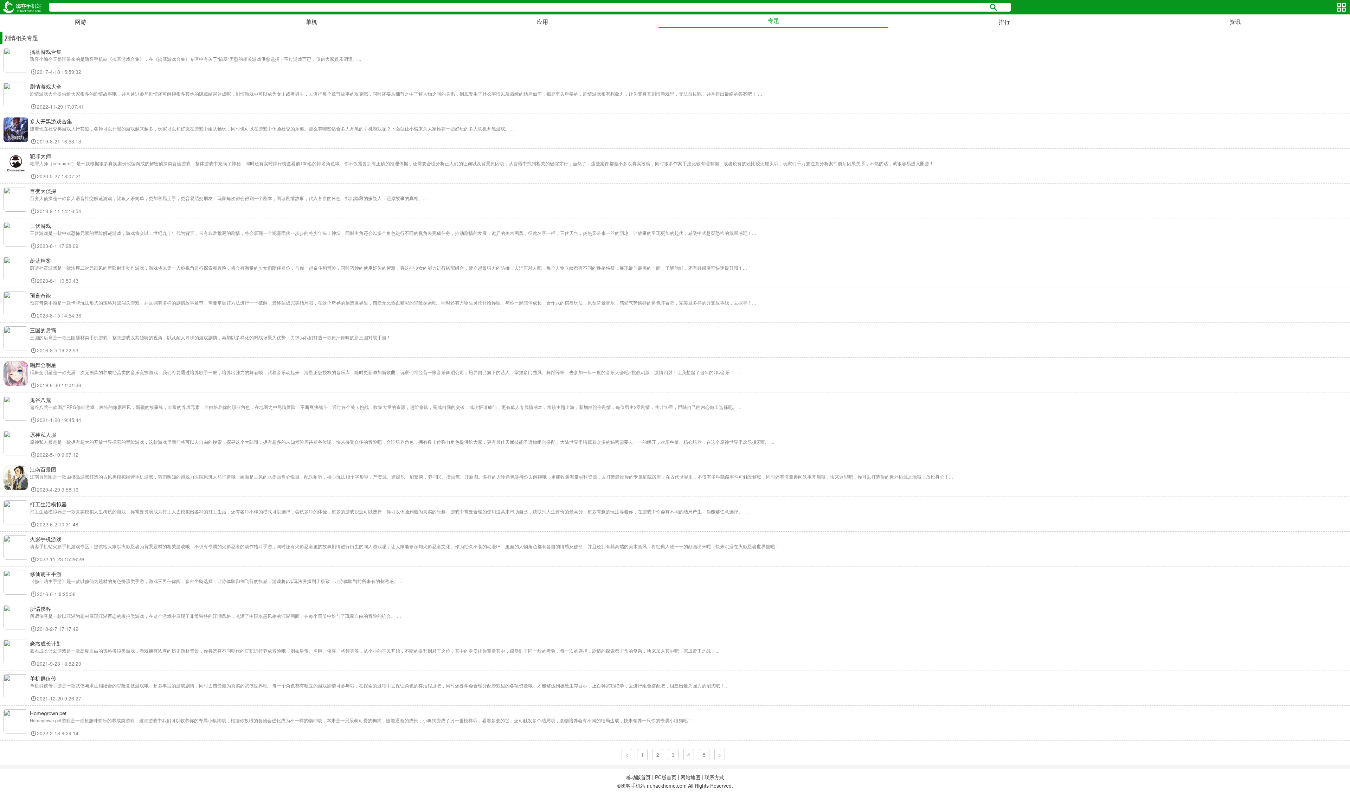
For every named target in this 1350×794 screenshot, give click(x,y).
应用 (542, 22)
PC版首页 (665, 777)
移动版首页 (638, 777)
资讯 (1235, 22)
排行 (1004, 22)
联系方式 (714, 777)
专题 (773, 21)
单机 (311, 22)
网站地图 (690, 777)
